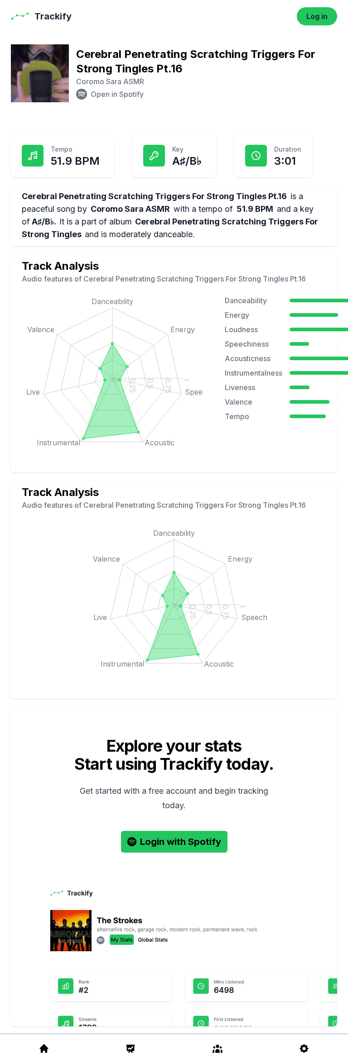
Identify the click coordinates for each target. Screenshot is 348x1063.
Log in (317, 16)
